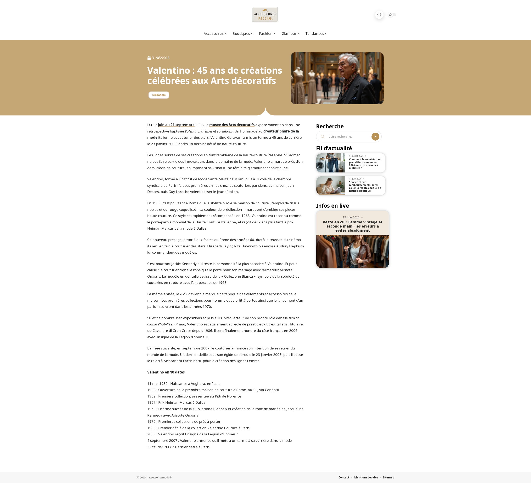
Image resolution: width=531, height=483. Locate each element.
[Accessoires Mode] (265, 14)
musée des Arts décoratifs (232, 124)
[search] (379, 15)
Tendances (159, 95)
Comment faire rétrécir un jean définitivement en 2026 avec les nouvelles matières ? (365, 164)
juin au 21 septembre (176, 124)
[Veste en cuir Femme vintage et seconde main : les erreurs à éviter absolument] (352, 251)
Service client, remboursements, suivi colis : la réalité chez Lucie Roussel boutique (365, 186)
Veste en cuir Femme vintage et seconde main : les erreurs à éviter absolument (352, 226)
